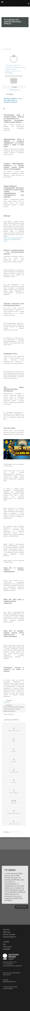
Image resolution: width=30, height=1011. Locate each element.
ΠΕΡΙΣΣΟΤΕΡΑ (21, 907)
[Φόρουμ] (3, 49)
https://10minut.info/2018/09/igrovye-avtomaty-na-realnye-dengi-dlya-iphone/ (13, 239)
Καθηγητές (7, 932)
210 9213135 (9, 964)
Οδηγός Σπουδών (9, 934)
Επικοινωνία (7, 947)
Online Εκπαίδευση (9, 937)
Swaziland (7, 702)
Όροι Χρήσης (7, 975)
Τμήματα (6, 929)
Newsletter (6, 949)
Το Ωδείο (10, 870)
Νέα (4, 944)
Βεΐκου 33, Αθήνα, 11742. (10, 962)
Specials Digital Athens (9, 981)
